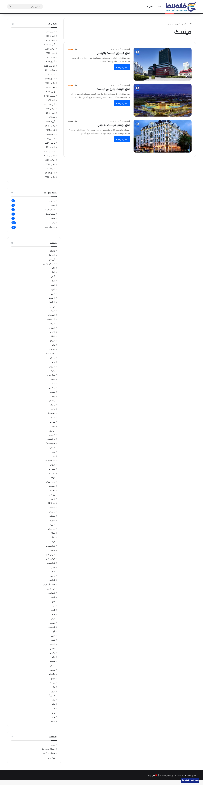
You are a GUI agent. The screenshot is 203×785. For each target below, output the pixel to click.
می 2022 (51, 74)
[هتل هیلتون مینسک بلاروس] (163, 64)
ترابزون (52, 430)
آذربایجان (51, 255)
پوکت (53, 409)
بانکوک (52, 349)
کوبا (53, 606)
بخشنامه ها (50, 214)
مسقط (52, 661)
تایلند (53, 205)
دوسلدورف (50, 482)
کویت (53, 610)
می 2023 (51, 57)
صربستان (51, 529)
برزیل (52, 358)
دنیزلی (52, 465)
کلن (53, 601)
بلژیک (52, 370)
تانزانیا (52, 422)
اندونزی (52, 328)
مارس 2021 (50, 126)
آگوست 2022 (49, 66)
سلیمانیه (51, 512)
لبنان (53, 640)
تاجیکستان (51, 413)
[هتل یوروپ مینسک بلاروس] (163, 136)
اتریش (52, 285)
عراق (53, 533)
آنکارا (53, 276)
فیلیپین (52, 550)
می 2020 (51, 168)
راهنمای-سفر (49, 227)
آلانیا (53, 268)
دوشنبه (52, 486)
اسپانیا (52, 311)
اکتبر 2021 (50, 100)
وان (53, 712)
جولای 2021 (50, 109)
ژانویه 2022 (50, 91)
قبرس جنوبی (49, 554)
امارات (52, 323)
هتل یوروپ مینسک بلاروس (113, 125)
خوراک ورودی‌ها (48, 749)
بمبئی (53, 379)
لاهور (53, 636)
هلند (53, 704)
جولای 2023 (50, 49)
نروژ (53, 691)
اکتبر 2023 (50, 36)
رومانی (52, 494)
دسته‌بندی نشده (49, 209)
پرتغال (52, 405)
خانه (159, 7)
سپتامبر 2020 (49, 151)
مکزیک (52, 674)
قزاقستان (51, 563)
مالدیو (52, 648)
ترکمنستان (51, 439)
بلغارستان (51, 375)
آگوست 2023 (49, 44)
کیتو (53, 614)
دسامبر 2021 (49, 96)
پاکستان (52, 400)
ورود (53, 745)
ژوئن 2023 (50, 53)
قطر (53, 567)
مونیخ (53, 678)
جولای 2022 (50, 70)
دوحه (53, 477)
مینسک (52, 683)
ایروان (52, 341)
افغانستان (51, 319)
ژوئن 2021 (50, 113)
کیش (53, 618)
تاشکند (52, 417)
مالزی (52, 653)
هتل (183, 24)
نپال (53, 687)
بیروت (52, 392)
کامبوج (52, 576)
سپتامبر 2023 (49, 40)
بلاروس (177, 24)
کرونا (53, 218)
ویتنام (53, 721)
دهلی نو (52, 469)
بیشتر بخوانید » (122, 67)
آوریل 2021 (50, 121)
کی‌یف (52, 623)
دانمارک (52, 447)
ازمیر (53, 306)
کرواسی (51, 593)
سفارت (52, 201)
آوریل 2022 (50, 79)
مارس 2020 (50, 177)
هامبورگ (51, 695)
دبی (53, 452)
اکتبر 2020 (50, 147)
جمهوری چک (50, 443)
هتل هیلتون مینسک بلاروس (113, 53)
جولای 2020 (50, 160)
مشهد (52, 670)
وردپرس (51, 757)
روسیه (52, 490)
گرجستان (51, 627)
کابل (53, 571)
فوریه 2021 (50, 130)
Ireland (52, 251)
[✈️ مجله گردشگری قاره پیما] (181, 7)
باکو (53, 345)
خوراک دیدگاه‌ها (49, 753)
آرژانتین (52, 259)
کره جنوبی (50, 589)
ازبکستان (51, 302)
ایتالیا (53, 336)
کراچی (52, 580)
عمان (53, 537)
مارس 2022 (50, 83)
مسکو (52, 665)
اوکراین (52, 332)
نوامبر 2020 (50, 143)
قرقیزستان (50, 559)
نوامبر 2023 (50, 32)
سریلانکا (51, 503)
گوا (53, 631)
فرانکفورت (50, 546)
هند (53, 708)
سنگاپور (52, 516)
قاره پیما (125, 49)
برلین (53, 362)
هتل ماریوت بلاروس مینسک (113, 89)
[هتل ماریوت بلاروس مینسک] (163, 100)
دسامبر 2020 (49, 138)
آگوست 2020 (49, 156)
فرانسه (52, 541)
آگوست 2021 (49, 104)
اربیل (53, 294)
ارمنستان (51, 298)
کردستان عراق (49, 584)
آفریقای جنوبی (49, 264)
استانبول (51, 315)
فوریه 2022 (50, 87)
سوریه (52, 520)
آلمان (53, 272)
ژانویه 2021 (50, 134)
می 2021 (51, 117)
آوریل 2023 (50, 62)
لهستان (52, 644)
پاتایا (53, 396)
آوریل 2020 (50, 173)
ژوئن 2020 (50, 164)
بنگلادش (51, 388)
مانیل (53, 657)
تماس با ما (149, 7)
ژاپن (53, 499)
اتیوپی (52, 289)
